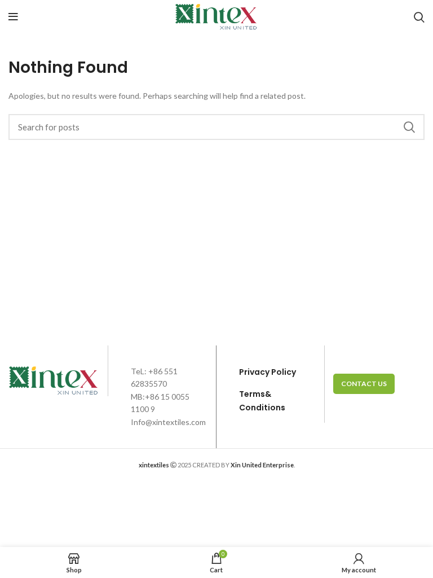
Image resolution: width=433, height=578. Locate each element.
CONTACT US (364, 383)
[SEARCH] (409, 127)
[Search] (419, 17)
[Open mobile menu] (13, 17)
